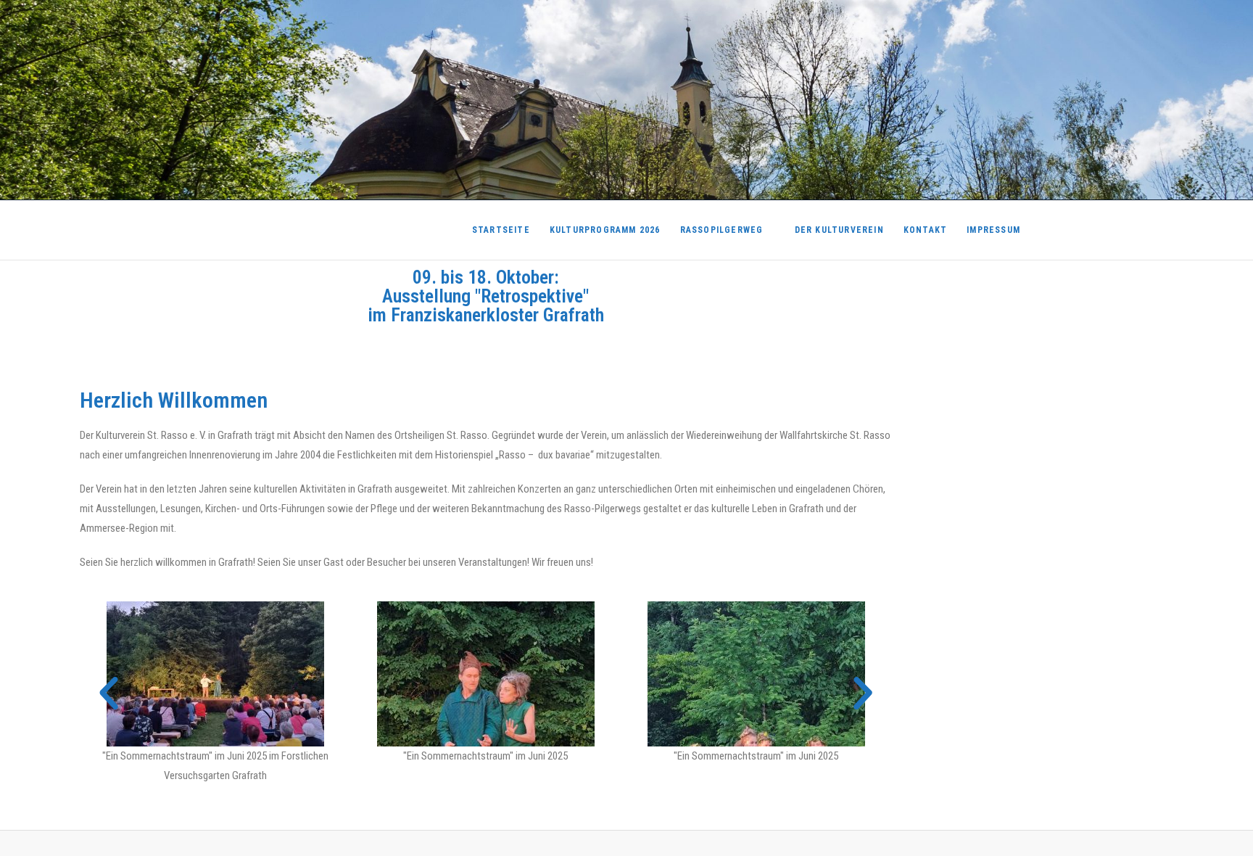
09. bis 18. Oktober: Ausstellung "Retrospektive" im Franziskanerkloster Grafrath (486, 296)
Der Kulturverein (839, 230)
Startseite (501, 230)
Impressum (993, 230)
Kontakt (925, 230)
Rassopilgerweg (722, 230)
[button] (109, 693)
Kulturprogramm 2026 (605, 230)
